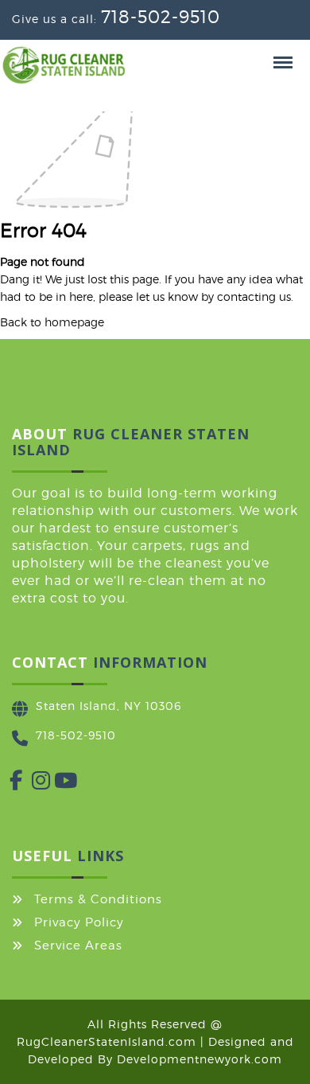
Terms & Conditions (98, 899)
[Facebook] (9, 783)
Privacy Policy (79, 922)
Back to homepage (52, 322)
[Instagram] (31, 783)
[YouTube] (54, 783)
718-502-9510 (160, 16)
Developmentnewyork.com (199, 1059)
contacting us (254, 296)
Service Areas (78, 945)
